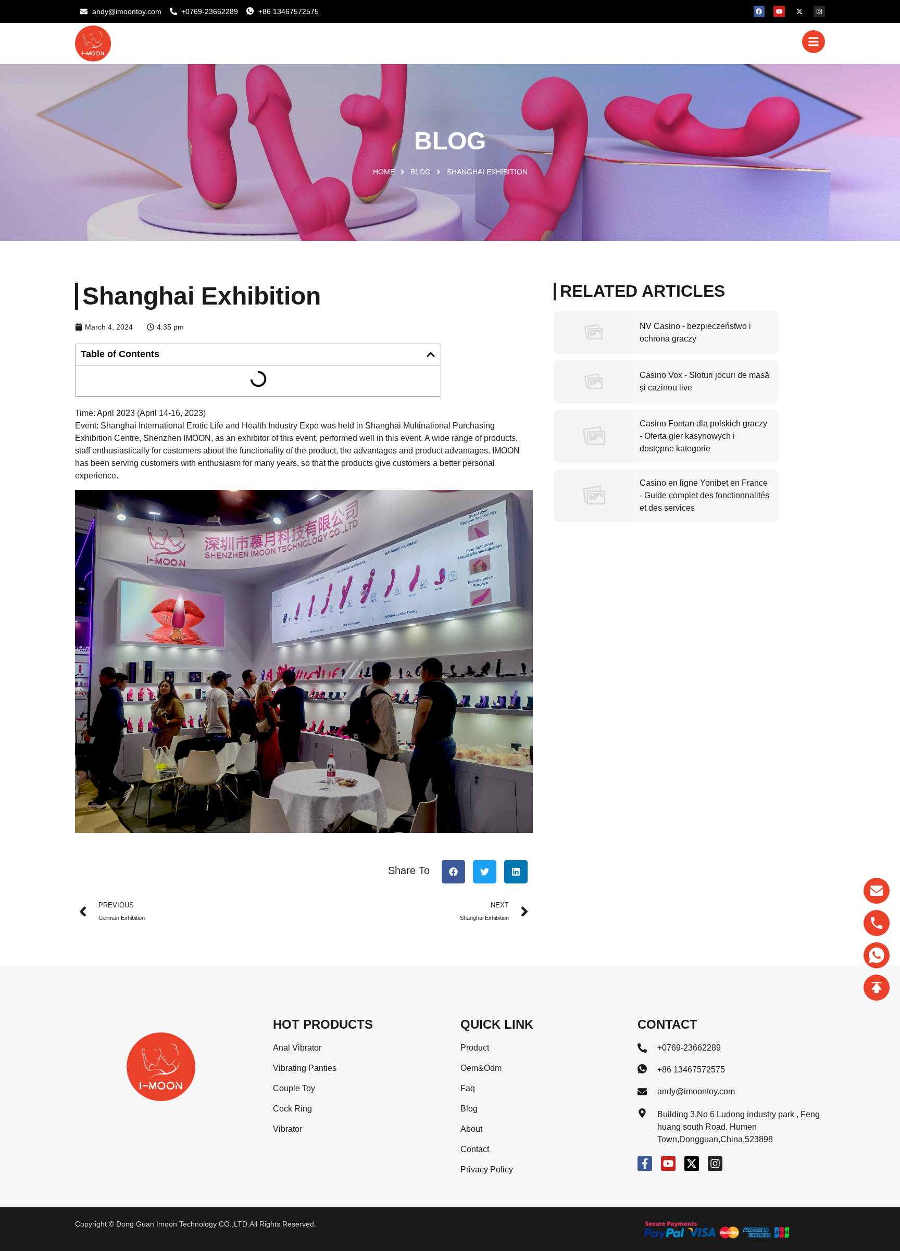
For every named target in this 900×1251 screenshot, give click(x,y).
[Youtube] (779, 11)
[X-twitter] (799, 11)
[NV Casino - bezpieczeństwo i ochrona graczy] (593, 332)
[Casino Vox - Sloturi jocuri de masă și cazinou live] (593, 381)
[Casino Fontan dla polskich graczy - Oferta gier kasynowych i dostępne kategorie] (593, 436)
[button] (430, 354)
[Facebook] (759, 11)
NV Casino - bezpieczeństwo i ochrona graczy (695, 332)
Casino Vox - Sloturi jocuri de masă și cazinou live (704, 381)
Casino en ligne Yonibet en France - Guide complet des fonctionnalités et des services (704, 495)
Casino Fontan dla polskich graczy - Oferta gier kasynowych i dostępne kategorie (703, 436)
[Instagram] (819, 11)
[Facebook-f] (645, 1163)
